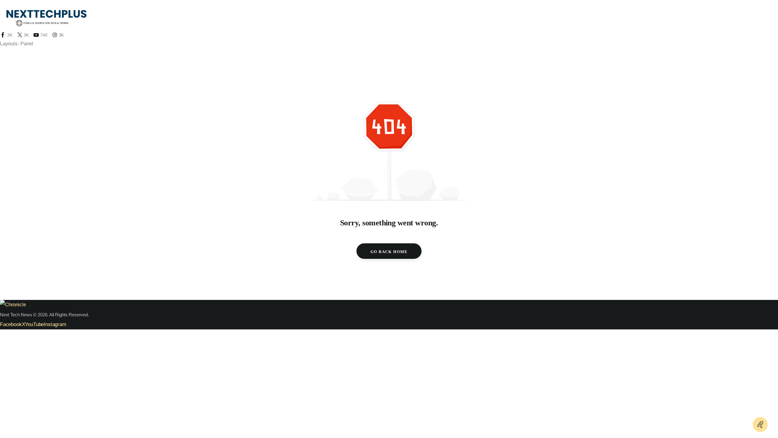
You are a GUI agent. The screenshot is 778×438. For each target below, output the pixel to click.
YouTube (34, 324)
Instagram (55, 324)
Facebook (11, 324)
